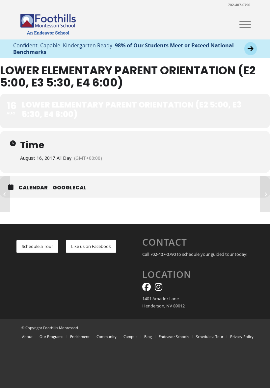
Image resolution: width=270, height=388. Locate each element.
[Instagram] (158, 288)
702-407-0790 (239, 4)
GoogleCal (69, 187)
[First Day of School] (5, 194)
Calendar (33, 187)
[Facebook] (146, 288)
